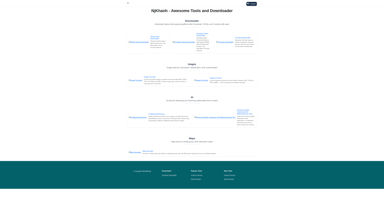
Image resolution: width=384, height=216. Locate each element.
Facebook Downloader (169, 175)
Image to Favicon (216, 78)
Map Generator (148, 151)
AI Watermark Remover (156, 114)
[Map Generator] (135, 152)
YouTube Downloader (242, 38)
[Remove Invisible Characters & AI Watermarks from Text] (214, 117)
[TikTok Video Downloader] (139, 42)
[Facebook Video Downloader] (183, 42)
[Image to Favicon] (201, 80)
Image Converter (150, 77)
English (253, 4)
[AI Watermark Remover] (138, 117)
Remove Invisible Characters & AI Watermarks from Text (244, 112)
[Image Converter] (135, 80)
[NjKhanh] (131, 3)
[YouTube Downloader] (224, 42)
